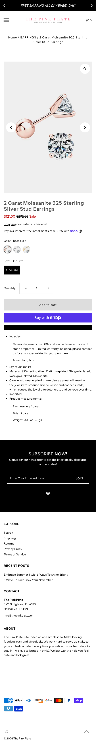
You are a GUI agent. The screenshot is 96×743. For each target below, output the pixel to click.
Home (12, 37)
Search (8, 532)
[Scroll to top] (86, 731)
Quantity (10, 288)
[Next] (91, 5)
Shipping (10, 224)
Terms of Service (15, 554)
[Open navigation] (13, 20)
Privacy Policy (13, 549)
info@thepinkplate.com (19, 615)
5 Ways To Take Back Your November (28, 580)
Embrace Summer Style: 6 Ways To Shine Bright (36, 574)
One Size (12, 270)
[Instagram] (48, 494)
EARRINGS (28, 37)
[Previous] (4, 5)
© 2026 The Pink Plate (17, 738)
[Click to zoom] (85, 69)
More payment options (48, 327)
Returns (9, 543)
